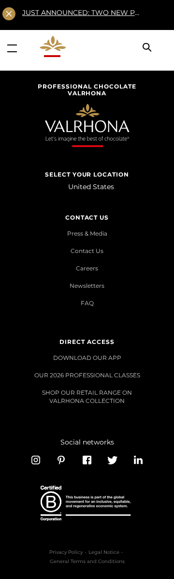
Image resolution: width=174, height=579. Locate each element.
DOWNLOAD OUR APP (87, 357)
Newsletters (87, 285)
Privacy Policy (66, 552)
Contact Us (87, 250)
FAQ (87, 303)
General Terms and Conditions (87, 561)
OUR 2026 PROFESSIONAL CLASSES (87, 375)
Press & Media (87, 233)
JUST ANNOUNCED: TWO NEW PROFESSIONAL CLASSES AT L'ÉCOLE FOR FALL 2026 (82, 12)
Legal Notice (103, 552)
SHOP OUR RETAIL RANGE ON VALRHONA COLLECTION (87, 396)
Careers (87, 268)
